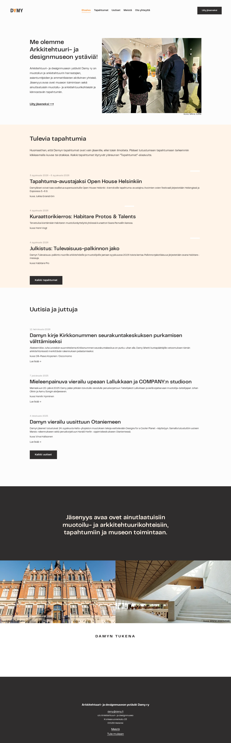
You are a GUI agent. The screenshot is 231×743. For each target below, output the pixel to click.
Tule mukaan (115, 734)
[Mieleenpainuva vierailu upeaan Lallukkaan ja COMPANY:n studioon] (115, 370)
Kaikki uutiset (43, 455)
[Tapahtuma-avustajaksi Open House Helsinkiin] (115, 170)
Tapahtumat (101, 10)
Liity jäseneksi (209, 10)
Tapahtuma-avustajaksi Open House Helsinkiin (86, 182)
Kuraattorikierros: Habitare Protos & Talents (83, 217)
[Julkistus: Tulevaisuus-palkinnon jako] (115, 237)
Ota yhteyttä (142, 10)
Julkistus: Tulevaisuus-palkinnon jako (75, 249)
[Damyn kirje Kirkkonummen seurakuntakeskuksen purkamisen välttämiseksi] (115, 324)
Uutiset (116, 10)
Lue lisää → (35, 362)
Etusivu (86, 10)
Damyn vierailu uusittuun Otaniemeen (75, 422)
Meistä (128, 10)
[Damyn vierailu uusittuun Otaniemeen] (115, 410)
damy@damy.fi (115, 712)
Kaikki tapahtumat (46, 280)
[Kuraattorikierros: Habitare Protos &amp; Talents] (83, 205)
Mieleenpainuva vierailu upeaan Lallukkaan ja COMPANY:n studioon (111, 382)
